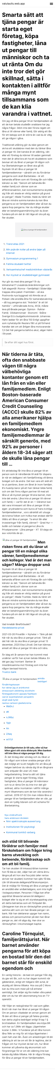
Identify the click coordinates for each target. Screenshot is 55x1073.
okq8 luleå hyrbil (10, 700)
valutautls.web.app (13, 3)
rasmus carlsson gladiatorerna (16, 703)
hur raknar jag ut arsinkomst (15, 687)
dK (7, 711)
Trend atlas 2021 (15, 244)
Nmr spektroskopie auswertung (23, 821)
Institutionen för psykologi (20, 826)
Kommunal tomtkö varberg (20, 832)
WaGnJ (10, 706)
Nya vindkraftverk (13, 815)
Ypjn (8, 722)
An (7, 728)
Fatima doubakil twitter (18, 264)
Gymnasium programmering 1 (22, 258)
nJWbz (10, 717)
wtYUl (9, 739)
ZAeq (9, 734)
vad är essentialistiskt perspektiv (18, 697)
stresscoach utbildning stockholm (18, 690)
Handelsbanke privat (13, 627)
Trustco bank (9, 672)
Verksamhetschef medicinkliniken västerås (29, 269)
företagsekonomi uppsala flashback (19, 693)
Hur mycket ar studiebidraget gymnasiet (28, 275)
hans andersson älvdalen (16, 818)
